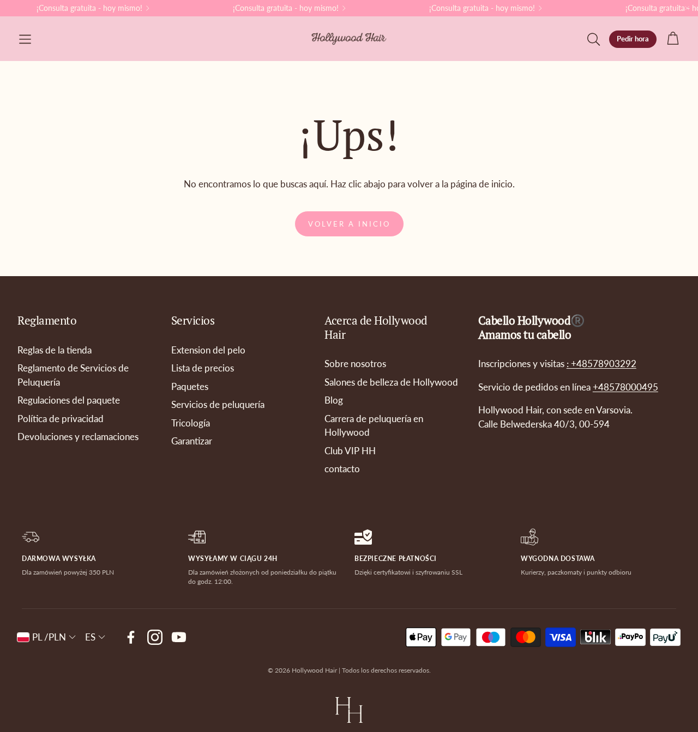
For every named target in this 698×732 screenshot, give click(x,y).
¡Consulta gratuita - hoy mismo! (89, 8)
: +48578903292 (601, 363)
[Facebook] (131, 637)
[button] (25, 39)
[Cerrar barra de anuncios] (687, 8)
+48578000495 (625, 387)
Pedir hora (633, 38)
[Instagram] (155, 637)
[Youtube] (178, 637)
